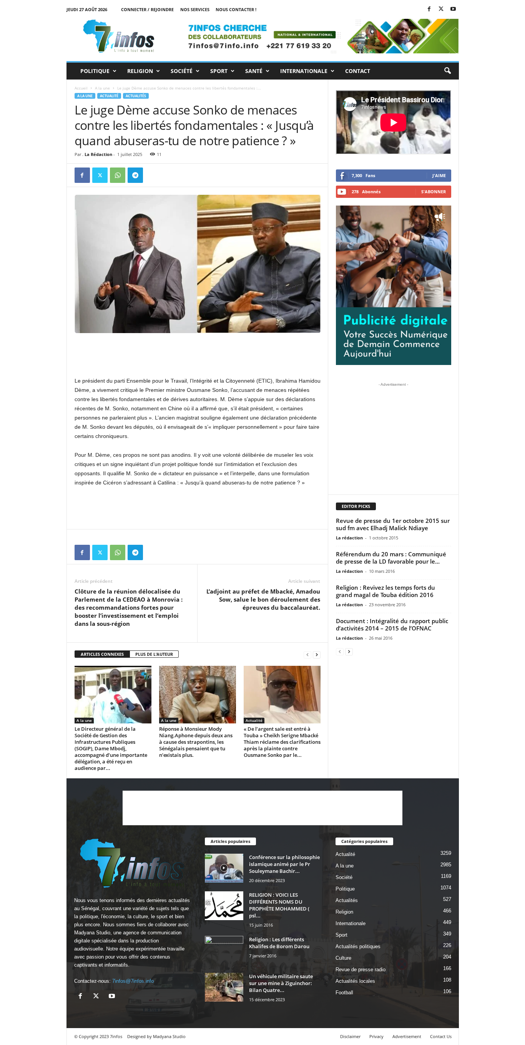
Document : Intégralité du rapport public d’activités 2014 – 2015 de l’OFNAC (392, 624)
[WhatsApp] (117, 175)
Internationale (303, 71)
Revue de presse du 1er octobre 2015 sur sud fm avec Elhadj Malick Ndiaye (393, 524)
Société (182, 71)
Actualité (109, 95)
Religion (140, 71)
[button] (447, 71)
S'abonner (433, 191)
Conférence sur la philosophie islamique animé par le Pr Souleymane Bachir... (284, 864)
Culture (343, 958)
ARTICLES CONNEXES (102, 654)
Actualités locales (355, 981)
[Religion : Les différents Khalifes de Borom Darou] (224, 950)
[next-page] (317, 654)
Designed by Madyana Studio (156, 1036)
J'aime (439, 175)
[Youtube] (453, 9)
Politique (95, 71)
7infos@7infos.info (133, 981)
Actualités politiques (358, 946)
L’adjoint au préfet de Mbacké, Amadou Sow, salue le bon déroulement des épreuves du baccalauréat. (263, 599)
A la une (102, 88)
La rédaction (349, 538)
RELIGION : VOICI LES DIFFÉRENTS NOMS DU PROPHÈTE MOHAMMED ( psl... (279, 905)
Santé (253, 71)
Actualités (136, 95)
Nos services (194, 9)
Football (344, 992)
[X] (441, 9)
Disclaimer (350, 1036)
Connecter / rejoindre (147, 9)
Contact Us (441, 1036)
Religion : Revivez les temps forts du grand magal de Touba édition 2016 (385, 591)
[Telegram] (135, 175)
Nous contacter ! (236, 9)
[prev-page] (307, 654)
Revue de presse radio (360, 969)
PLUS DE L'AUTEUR (154, 654)
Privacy (376, 1036)
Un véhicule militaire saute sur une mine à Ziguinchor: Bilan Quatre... (281, 983)
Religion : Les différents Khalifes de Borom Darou (279, 943)
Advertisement (406, 1036)
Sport (219, 71)
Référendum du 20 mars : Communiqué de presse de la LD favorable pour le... (391, 557)
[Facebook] (429, 9)
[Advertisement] (197, 352)
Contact (357, 71)
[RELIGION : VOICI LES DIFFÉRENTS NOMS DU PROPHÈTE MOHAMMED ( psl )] (224, 905)
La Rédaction (98, 154)
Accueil (81, 88)
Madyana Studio (92, 933)
